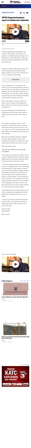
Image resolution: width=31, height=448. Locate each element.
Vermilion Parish (8, 12)
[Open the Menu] (2, 2)
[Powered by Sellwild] (27, 364)
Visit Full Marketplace (24, 280)
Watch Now (26, 2)
